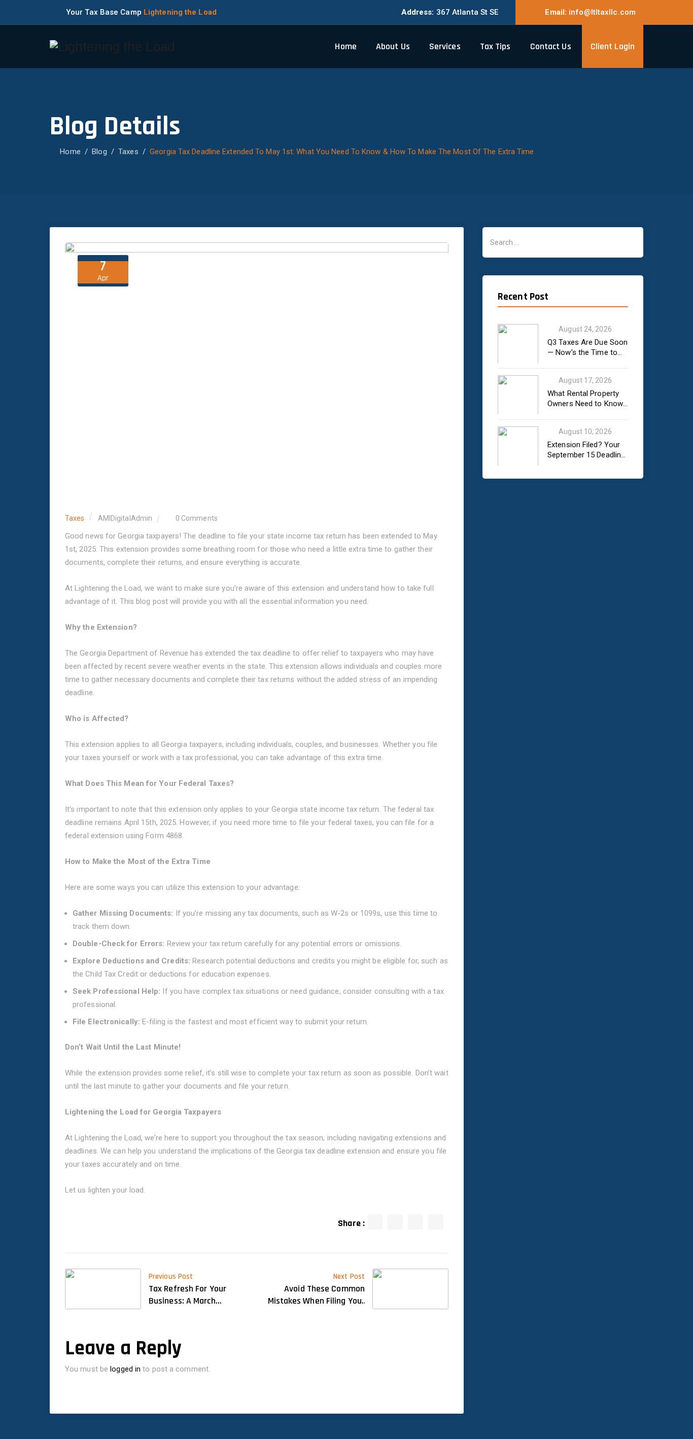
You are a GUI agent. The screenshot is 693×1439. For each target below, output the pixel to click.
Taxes (75, 518)
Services (445, 46)
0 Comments (197, 518)
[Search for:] (562, 242)
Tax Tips (495, 46)
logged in (125, 1369)
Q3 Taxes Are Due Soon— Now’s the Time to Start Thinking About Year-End (587, 347)
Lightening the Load (180, 12)
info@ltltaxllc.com (602, 12)
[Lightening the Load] (112, 46)
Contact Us (550, 46)
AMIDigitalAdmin (125, 518)
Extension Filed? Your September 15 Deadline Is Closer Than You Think (586, 450)
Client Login (613, 46)
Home (345, 46)
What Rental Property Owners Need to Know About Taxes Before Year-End (585, 399)
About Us (393, 46)
